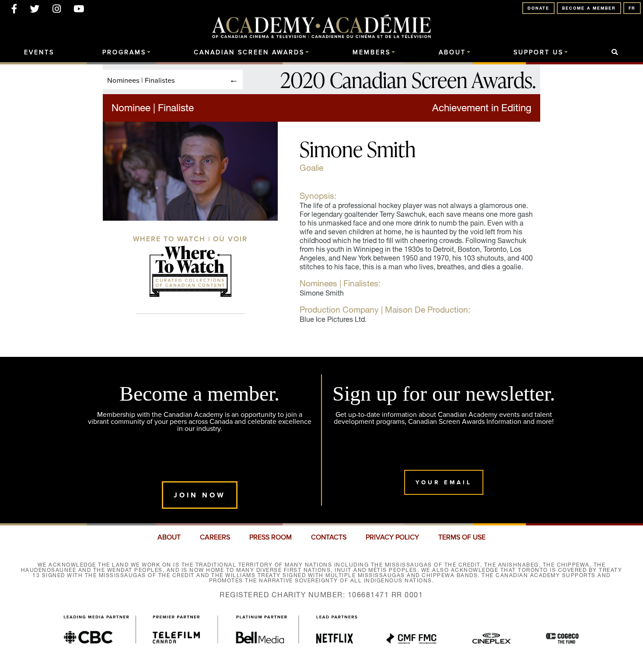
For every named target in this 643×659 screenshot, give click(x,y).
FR (632, 8)
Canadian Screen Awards (249, 52)
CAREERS (215, 537)
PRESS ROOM (270, 537)
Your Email (444, 482)
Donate (538, 8)
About (452, 52)
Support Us (538, 52)
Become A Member (589, 8)
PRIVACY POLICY (392, 537)
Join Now (200, 495)
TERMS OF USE (462, 537)
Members (372, 52)
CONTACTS (328, 537)
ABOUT (169, 537)
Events (39, 52)
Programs (124, 52)
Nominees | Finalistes (141, 80)
